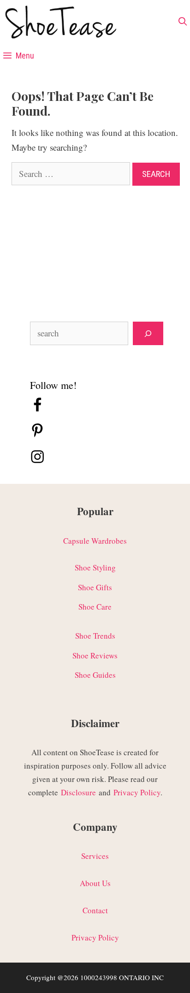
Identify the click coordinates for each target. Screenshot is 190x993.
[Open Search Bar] (183, 22)
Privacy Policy (136, 792)
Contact (95, 910)
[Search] (148, 333)
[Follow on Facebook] (37, 409)
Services (95, 856)
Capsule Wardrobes (95, 540)
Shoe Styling (95, 567)
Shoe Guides (95, 675)
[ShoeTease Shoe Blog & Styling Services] (60, 24)
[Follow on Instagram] (37, 461)
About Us (95, 883)
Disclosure (78, 792)
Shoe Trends (95, 635)
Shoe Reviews (95, 655)
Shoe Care (95, 606)
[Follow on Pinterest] (37, 435)
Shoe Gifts (95, 587)
